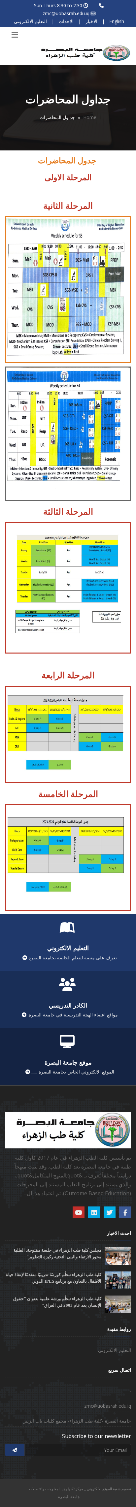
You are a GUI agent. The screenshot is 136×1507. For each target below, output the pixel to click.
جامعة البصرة (69, 1496)
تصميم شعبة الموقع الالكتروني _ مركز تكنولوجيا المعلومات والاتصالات (80, 1488)
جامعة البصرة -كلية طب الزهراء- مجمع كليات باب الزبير (77, 1421)
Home (89, 117)
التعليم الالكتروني (30, 21)
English (116, 21)
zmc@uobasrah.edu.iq (66, 13)
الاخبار (91, 21)
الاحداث (66, 21)
